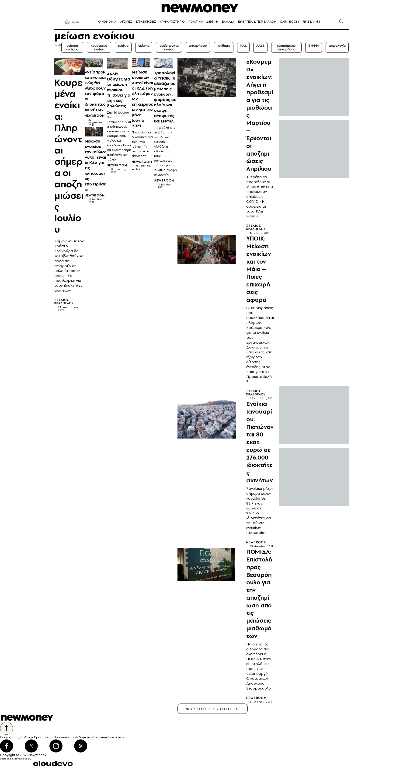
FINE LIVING (311, 21)
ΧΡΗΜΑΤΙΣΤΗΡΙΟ (172, 21)
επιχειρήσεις (198, 45)
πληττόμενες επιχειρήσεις (286, 47)
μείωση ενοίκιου (72, 47)
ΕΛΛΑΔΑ (228, 21)
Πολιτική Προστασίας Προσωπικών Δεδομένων (56, 737)
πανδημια (224, 45)
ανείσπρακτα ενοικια (169, 47)
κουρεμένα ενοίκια (99, 47)
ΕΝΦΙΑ (313, 45)
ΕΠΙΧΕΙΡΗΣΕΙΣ (146, 21)
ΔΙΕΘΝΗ (212, 21)
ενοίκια (123, 45)
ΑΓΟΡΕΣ (126, 21)
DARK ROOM (289, 21)
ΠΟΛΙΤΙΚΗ (195, 21)
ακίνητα (143, 45)
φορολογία (337, 45)
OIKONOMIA (107, 21)
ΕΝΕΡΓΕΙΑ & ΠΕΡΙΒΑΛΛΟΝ (257, 21)
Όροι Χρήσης (10, 737)
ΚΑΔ (243, 45)
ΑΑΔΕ (260, 45)
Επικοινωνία (117, 737)
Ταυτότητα (100, 737)
